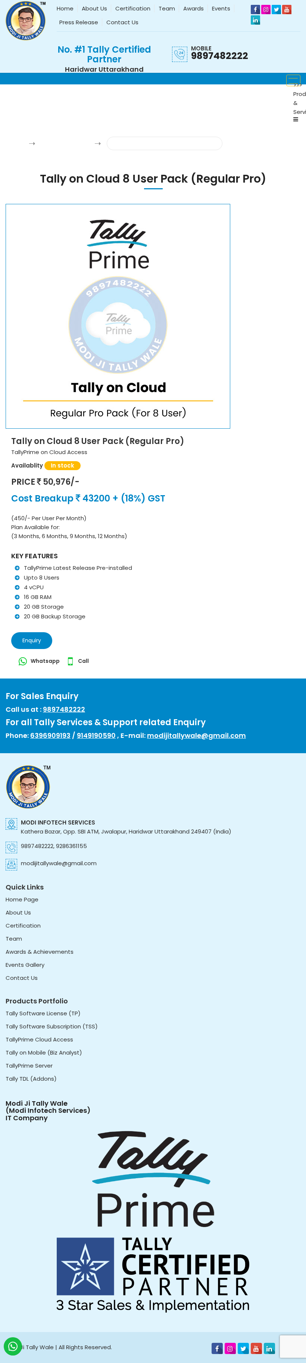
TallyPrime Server (29, 1065)
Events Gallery (25, 965)
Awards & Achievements (40, 952)
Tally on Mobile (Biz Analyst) (44, 1052)
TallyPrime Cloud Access (39, 1039)
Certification (132, 8)
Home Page (22, 899)
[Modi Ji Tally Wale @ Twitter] (276, 9)
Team (167, 8)
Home (65, 8)
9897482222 (219, 55)
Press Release (78, 22)
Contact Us (122, 22)
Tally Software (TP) (64, 143)
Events (221, 8)
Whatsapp (46, 661)
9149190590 (96, 735)
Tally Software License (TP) (43, 1013)
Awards (193, 8)
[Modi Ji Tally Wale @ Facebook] (255, 9)
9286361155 (71, 846)
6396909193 (50, 735)
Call (83, 661)
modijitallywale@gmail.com (196, 735)
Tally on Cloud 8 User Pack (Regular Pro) (164, 143)
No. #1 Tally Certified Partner (104, 54)
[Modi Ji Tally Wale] (26, 20)
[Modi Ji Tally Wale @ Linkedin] (255, 20)
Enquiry (31, 640)
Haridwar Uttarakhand (104, 69)
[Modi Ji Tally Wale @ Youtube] (286, 9)
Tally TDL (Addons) (31, 1079)
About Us (94, 8)
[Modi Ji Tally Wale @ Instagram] (266, 9)
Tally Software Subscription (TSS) (52, 1026)
